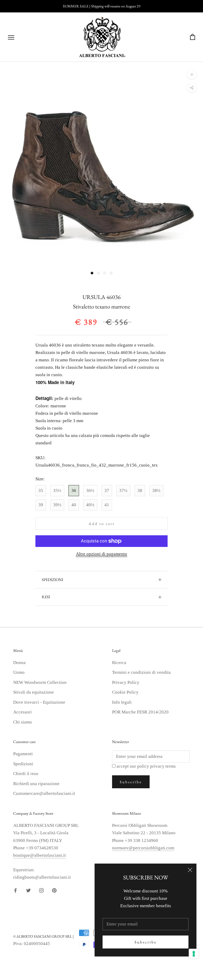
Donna (19, 662)
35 (40, 490)
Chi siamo (22, 722)
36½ (90, 490)
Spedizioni (23, 763)
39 (40, 504)
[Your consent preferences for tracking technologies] (194, 954)
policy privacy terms (156, 766)
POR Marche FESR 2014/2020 (140, 712)
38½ (156, 490)
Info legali (122, 702)
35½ (57, 490)
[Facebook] (15, 890)
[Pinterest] (54, 890)
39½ (57, 504)
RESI (46, 596)
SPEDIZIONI (52, 579)
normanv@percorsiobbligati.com (143, 847)
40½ (90, 504)
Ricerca (119, 662)
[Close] (190, 870)
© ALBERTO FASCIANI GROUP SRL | (43, 936)
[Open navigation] (11, 37)
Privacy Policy (125, 682)
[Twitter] (28, 890)
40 (73, 504)
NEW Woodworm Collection (40, 682)
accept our (146, 766)
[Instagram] (41, 890)
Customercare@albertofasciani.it (44, 793)
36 (73, 490)
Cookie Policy (125, 692)
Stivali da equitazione (33, 692)
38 (139, 490)
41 (106, 504)
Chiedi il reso (25, 773)
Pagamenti (23, 753)
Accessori (22, 712)
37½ (123, 490)
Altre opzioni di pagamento (101, 553)
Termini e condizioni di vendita (141, 672)
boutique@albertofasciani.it (39, 855)
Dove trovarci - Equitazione (39, 702)
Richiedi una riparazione (36, 783)
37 (106, 490)
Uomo (19, 672)
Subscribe (146, 941)
